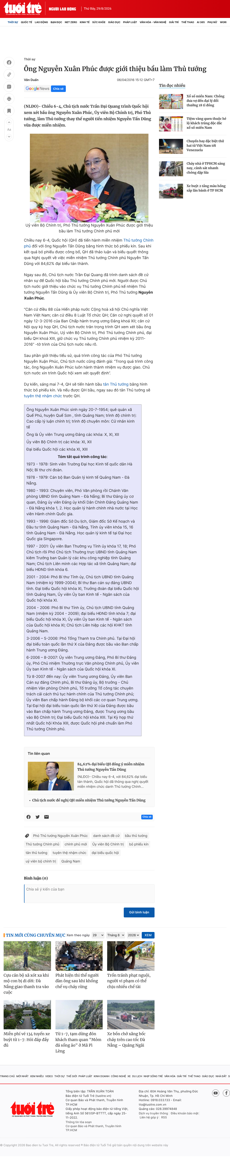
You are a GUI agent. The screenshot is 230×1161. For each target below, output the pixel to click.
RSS (164, 1117)
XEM (148, 935)
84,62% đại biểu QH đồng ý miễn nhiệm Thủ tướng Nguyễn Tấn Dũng (110, 767)
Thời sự (13, 22)
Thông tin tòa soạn (79, 1122)
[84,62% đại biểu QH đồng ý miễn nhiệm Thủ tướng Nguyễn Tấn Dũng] (51, 776)
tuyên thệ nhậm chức (43, 396)
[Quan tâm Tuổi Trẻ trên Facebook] (226, 1093)
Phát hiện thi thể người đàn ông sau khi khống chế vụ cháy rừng (77, 981)
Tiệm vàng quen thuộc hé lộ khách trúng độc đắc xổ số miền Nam (206, 123)
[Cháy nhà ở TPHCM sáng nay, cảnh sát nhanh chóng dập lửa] (171, 168)
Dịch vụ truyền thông (153, 1113)
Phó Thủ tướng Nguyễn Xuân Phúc (60, 836)
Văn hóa (169, 1076)
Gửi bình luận (139, 912)
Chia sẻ (58, 88)
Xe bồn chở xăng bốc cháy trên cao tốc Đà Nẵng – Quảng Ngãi (126, 1039)
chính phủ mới (76, 844)
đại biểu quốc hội (105, 853)
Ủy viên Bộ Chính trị (108, 844)
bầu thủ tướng (136, 836)
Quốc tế (26, 22)
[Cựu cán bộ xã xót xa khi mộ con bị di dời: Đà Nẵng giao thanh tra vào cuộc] (27, 956)
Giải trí (174, 22)
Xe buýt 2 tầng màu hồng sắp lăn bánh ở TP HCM (206, 188)
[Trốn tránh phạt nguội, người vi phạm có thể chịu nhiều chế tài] (131, 956)
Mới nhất (22, 1076)
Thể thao (187, 22)
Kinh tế (85, 22)
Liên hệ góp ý (149, 1117)
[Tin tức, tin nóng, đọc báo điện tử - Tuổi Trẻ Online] (26, 8)
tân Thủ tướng (115, 384)
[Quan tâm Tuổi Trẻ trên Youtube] (215, 1093)
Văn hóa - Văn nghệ (153, 22)
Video (49, 1076)
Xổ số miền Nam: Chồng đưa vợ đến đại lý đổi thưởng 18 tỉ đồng (205, 100)
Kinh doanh (101, 1076)
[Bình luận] (9, 87)
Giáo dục (114, 22)
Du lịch (137, 1076)
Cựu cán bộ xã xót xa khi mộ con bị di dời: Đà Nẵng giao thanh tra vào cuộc (26, 984)
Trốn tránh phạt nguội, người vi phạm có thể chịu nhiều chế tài (128, 981)
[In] (9, 99)
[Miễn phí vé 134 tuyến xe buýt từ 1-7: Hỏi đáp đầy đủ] (27, 1015)
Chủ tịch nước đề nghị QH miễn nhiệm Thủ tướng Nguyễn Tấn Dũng (89, 800)
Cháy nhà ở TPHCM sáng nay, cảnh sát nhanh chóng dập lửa (206, 168)
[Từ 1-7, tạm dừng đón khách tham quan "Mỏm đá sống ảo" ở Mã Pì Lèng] (79, 1015)
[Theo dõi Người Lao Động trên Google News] (37, 88)
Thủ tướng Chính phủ (42, 844)
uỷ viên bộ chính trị (41, 861)
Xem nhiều (37, 1076)
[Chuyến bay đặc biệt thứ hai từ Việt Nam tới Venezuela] (171, 146)
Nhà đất (221, 1076)
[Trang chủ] (5, 22)
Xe (129, 1076)
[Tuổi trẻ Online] (32, 1109)
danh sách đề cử (106, 836)
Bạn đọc (56, 22)
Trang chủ (7, 1076)
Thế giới (71, 1076)
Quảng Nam (70, 861)
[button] (9, 122)
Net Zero (71, 22)
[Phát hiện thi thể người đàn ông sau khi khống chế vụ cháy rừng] (79, 956)
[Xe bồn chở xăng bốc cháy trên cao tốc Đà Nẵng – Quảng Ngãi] (131, 1015)
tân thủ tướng (36, 853)
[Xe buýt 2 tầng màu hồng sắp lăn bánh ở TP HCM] (171, 191)
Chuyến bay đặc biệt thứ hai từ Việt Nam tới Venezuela (205, 145)
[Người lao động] (62, 8)
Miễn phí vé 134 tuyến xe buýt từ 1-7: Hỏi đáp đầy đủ (27, 1039)
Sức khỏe (98, 22)
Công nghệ (118, 1076)
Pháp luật (130, 22)
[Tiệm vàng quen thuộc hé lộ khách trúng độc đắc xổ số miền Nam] (171, 123)
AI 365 (201, 22)
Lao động (41, 22)
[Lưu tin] (9, 111)
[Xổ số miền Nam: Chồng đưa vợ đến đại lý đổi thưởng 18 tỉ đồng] (171, 101)
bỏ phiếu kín (138, 844)
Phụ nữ (212, 22)
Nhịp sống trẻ (153, 1076)
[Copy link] (9, 75)
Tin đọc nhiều (172, 85)
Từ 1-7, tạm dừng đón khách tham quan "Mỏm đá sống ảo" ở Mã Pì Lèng (78, 1042)
